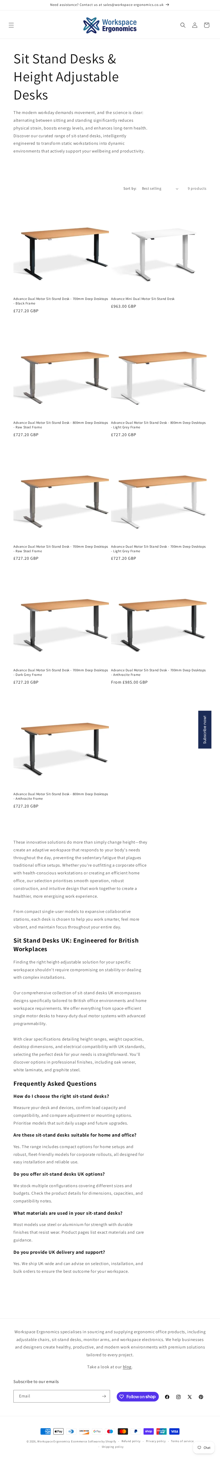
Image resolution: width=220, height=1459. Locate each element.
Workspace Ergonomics (53, 1441)
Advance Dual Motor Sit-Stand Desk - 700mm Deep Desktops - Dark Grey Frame (60, 672)
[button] (11, 25)
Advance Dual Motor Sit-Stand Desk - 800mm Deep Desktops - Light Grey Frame (158, 425)
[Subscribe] (104, 1396)
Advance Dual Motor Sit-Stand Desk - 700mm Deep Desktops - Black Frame (60, 301)
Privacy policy (156, 1441)
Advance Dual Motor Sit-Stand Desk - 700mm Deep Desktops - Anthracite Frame (158, 672)
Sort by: (129, 188)
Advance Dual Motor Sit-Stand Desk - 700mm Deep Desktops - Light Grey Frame (158, 548)
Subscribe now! (204, 729)
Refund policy (131, 1441)
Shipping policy (113, 1447)
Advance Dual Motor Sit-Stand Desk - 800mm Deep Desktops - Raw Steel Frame (60, 425)
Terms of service (182, 1441)
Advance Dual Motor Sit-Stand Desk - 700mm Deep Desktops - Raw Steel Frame (60, 548)
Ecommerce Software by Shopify (93, 1441)
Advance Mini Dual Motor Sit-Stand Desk (143, 299)
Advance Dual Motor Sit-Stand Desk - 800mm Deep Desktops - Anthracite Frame (60, 796)
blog (127, 1367)
